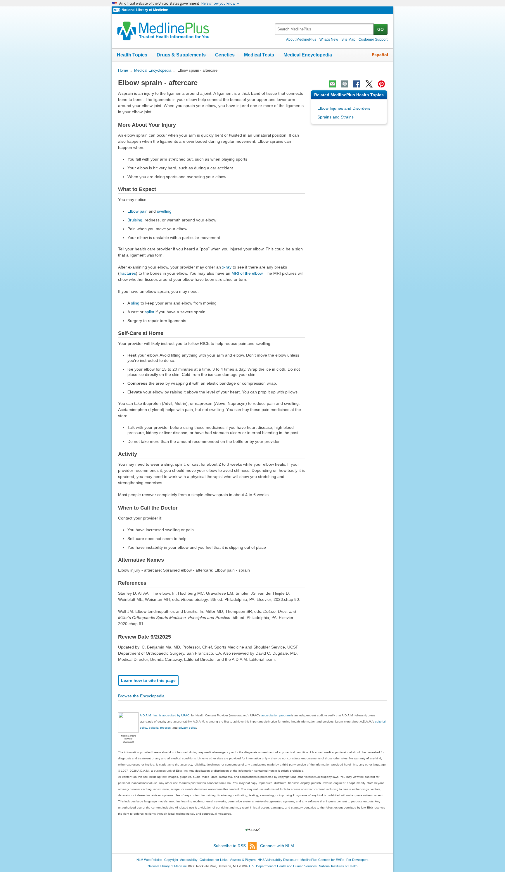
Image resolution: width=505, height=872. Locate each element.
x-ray (226, 267)
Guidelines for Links (214, 859)
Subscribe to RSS (229, 845)
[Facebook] (356, 84)
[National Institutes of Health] (117, 10)
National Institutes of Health (338, 866)
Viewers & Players (243, 859)
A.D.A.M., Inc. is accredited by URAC (164, 715)
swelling (164, 211)
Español (380, 54)
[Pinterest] (381, 84)
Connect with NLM (277, 845)
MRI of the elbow (246, 273)
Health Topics (132, 54)
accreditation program (275, 715)
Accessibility (189, 859)
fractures (128, 273)
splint (149, 311)
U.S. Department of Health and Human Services (283, 866)
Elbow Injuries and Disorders (343, 108)
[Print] (344, 84)
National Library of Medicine (145, 10)
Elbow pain (137, 211)
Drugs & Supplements (181, 54)
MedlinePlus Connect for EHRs (322, 859)
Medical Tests (259, 54)
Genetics (225, 54)
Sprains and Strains (335, 117)
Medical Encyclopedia (307, 54)
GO (380, 29)
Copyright (171, 859)
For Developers (357, 859)
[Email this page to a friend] (332, 84)
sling (135, 303)
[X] (369, 84)
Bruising (134, 220)
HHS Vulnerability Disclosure (278, 859)
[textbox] (324, 29)
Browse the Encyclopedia (141, 696)
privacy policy (187, 727)
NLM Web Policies (149, 859)
